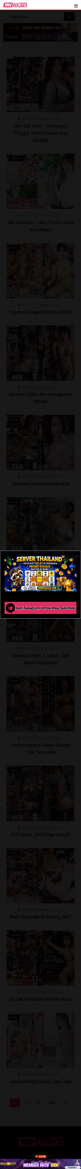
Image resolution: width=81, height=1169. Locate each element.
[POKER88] (40, 1164)
